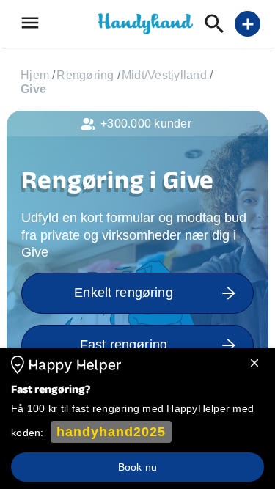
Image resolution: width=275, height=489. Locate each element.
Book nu (137, 467)
